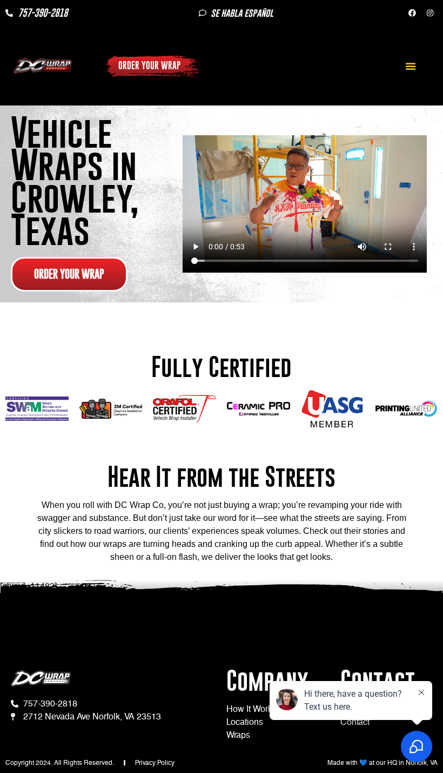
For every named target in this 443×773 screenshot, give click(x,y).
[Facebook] (412, 13)
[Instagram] (430, 13)
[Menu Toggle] (410, 66)
